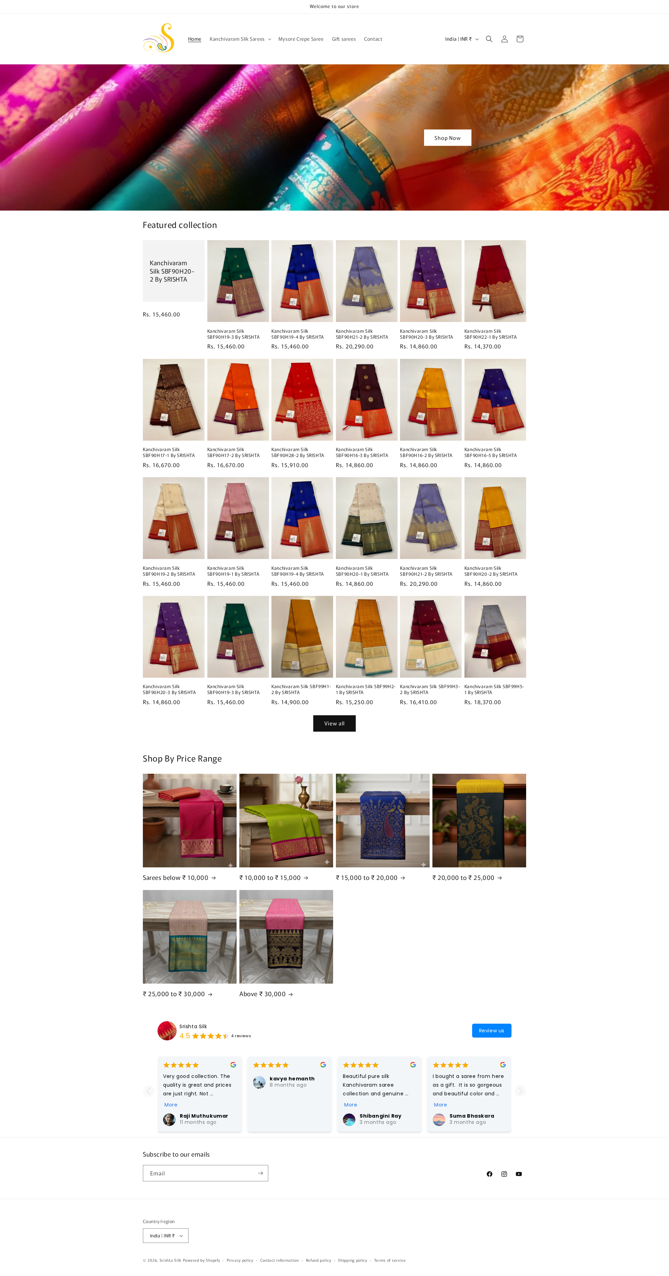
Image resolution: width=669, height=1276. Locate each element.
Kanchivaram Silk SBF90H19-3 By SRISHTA (233, 334)
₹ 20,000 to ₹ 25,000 (463, 877)
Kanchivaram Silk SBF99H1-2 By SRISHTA (301, 689)
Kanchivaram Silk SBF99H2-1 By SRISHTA (366, 689)
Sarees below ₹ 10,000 (176, 877)
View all (334, 723)
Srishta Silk (193, 1026)
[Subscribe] (260, 1173)
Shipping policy (352, 1260)
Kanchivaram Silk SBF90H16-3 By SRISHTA (362, 452)
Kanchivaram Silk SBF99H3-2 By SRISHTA (430, 689)
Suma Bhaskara (471, 1115)
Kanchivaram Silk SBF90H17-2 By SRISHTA (233, 452)
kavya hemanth (292, 1078)
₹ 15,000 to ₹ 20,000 (367, 877)
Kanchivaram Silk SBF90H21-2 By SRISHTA (362, 334)
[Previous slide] (148, 1091)
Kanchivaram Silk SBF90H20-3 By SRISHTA (426, 334)
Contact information (279, 1260)
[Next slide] (520, 1091)
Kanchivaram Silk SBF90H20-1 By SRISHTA (362, 571)
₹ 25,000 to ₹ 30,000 (174, 994)
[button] (240, 38)
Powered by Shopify (201, 1260)
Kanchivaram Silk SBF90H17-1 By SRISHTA (169, 452)
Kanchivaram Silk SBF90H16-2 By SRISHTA (426, 452)
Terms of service (390, 1260)
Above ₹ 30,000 (262, 994)
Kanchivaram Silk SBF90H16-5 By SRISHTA (490, 452)
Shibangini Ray (380, 1115)
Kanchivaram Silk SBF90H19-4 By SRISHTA (297, 334)
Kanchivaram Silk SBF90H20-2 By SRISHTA (172, 271)
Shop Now (448, 137)
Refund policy (318, 1260)
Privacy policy (240, 1260)
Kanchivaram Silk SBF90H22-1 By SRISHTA (490, 334)
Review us (492, 1030)
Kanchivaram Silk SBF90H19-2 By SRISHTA (169, 571)
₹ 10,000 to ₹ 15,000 (270, 877)
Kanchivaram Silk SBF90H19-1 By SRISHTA (233, 571)
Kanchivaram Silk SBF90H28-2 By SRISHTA (297, 452)
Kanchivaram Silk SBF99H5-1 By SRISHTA (494, 689)
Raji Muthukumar (204, 1115)
